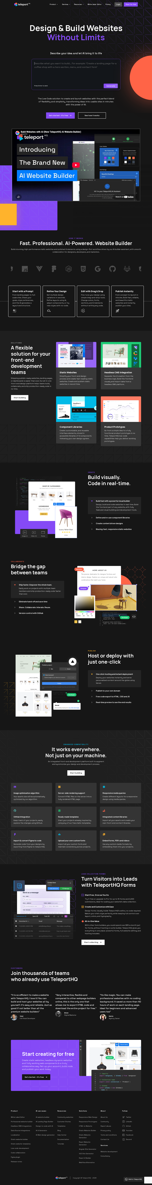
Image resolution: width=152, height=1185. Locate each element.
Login (118, 4)
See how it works (92, 115)
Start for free (131, 4)
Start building (20, 397)
